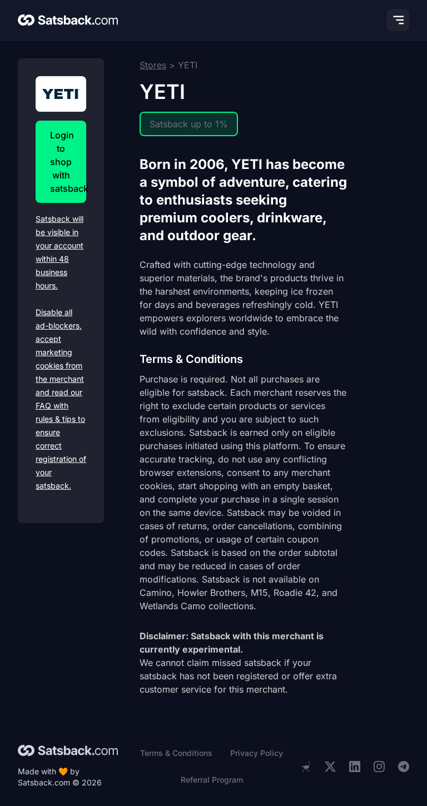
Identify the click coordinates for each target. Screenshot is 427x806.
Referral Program (212, 779)
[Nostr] (305, 766)
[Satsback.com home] (68, 20)
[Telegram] (403, 767)
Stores (153, 65)
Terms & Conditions (176, 753)
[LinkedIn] (354, 767)
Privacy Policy (256, 753)
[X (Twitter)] (330, 767)
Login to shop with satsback (68, 162)
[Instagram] (379, 767)
